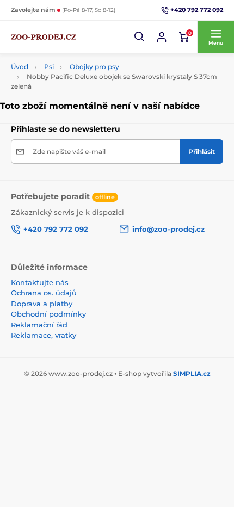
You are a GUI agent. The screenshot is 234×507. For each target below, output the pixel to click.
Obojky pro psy (94, 67)
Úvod (19, 67)
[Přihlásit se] (162, 37)
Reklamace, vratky (43, 335)
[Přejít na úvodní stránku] (43, 37)
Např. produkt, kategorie (81, 52)
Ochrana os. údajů (44, 292)
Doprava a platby (41, 303)
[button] (140, 37)
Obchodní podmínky (48, 314)
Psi (49, 67)
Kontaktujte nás (40, 282)
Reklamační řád (39, 324)
